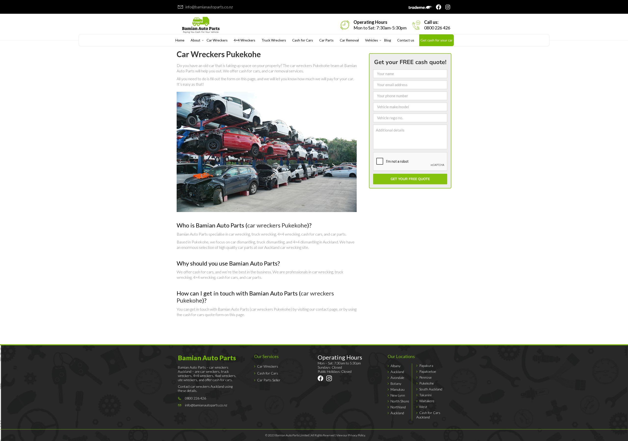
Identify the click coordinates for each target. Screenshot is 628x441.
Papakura (426, 365)
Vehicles (371, 40)
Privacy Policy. (357, 435)
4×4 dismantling (306, 242)
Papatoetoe (427, 371)
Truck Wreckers (274, 40)
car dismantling (243, 242)
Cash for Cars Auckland (428, 415)
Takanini (425, 395)
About (195, 40)
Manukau (398, 389)
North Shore (400, 401)
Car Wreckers (217, 40)
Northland (398, 407)
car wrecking (239, 234)
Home (179, 40)
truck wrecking (263, 234)
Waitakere (426, 401)
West (423, 407)
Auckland (397, 372)
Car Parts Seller (268, 380)
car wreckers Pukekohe (310, 65)
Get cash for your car (436, 40)
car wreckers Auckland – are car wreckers (203, 369)
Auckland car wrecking (282, 247)
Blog (387, 40)
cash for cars (249, 70)
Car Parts (326, 40)
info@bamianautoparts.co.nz (209, 6)
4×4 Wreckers (244, 40)
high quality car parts (236, 247)
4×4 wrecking (288, 234)
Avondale (397, 377)
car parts (338, 234)
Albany (396, 366)
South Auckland (430, 389)
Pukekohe (426, 383)
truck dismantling (271, 242)
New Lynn (398, 395)
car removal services (285, 70)
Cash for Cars (302, 40)
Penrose (425, 377)
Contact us (405, 40)
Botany (396, 383)
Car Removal (349, 40)
